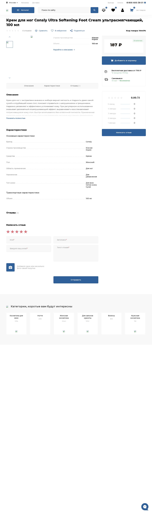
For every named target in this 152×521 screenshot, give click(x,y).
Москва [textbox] (12, 3)
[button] (12, 3)
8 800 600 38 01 (135, 3)
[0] (103, 10)
